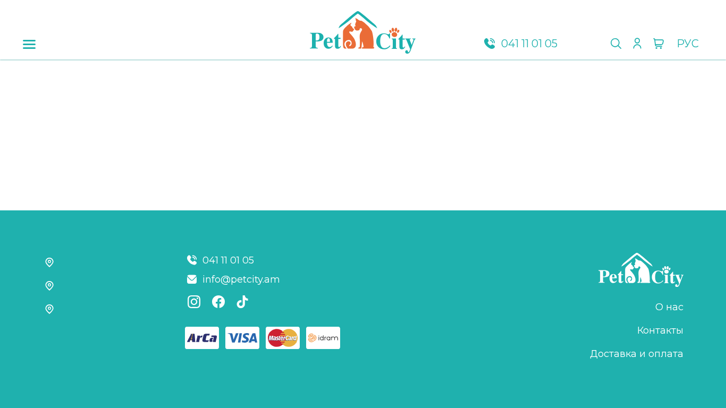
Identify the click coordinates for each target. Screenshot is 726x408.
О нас (669, 307)
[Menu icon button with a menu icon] (29, 44)
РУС (688, 43)
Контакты (660, 330)
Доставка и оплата (636, 354)
